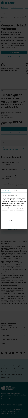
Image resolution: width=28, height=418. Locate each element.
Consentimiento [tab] (6, 190)
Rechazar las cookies (14, 225)
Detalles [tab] (15, 190)
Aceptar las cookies (14, 216)
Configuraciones (13, 220)
